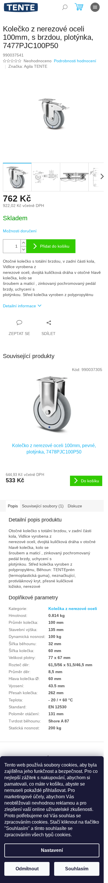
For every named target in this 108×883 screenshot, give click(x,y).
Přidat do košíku (54, 246)
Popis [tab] (13, 506)
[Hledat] (65, 7)
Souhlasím (76, 868)
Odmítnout (27, 868)
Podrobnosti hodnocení (75, 61)
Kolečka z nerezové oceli (72, 608)
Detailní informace (19, 306)
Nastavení (52, 850)
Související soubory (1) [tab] (43, 506)
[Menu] (95, 7)
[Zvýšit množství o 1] (23, 243)
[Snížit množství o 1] (23, 249)
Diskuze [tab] (75, 506)
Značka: (27, 66)
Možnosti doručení (20, 231)
